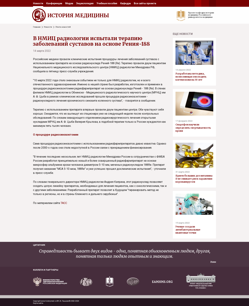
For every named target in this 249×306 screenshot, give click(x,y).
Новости (38, 3)
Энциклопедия (85, 3)
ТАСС (64, 203)
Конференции (54, 3)
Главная (36, 27)
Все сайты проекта (145, 3)
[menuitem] (38, 3)
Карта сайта (38, 303)
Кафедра (125, 3)
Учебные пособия (107, 3)
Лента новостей (63, 27)
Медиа (69, 3)
